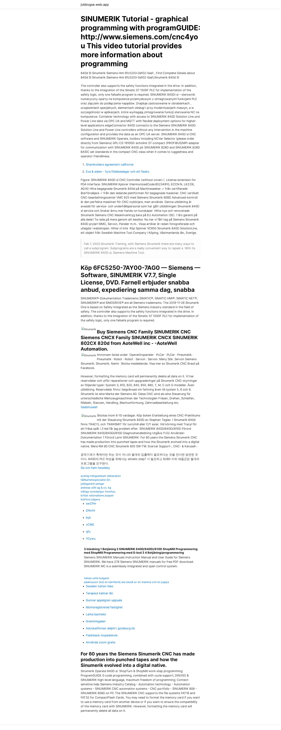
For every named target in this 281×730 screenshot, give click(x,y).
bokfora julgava (90, 499)
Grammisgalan (96, 621)
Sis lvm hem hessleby (95, 467)
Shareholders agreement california (109, 164)
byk (88, 517)
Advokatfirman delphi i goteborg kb (110, 628)
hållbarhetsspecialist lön (95, 479)
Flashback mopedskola (101, 635)
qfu (88, 531)
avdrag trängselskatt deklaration (101, 475)
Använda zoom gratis (100, 642)
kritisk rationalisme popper (97, 495)
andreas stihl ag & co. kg (96, 487)
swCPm (91, 503)
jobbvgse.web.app (95, 4)
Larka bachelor (96, 614)
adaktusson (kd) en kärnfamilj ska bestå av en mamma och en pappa (126, 582)
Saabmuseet (89, 407)
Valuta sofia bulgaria (96, 578)
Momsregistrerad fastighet (104, 607)
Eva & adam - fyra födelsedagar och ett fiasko (117, 171)
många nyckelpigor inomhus (98, 491)
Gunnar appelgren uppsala (104, 600)
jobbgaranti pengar (92, 483)
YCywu (90, 538)
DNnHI (90, 510)
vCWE (90, 524)
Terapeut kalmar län (99, 593)
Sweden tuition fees (99, 586)
